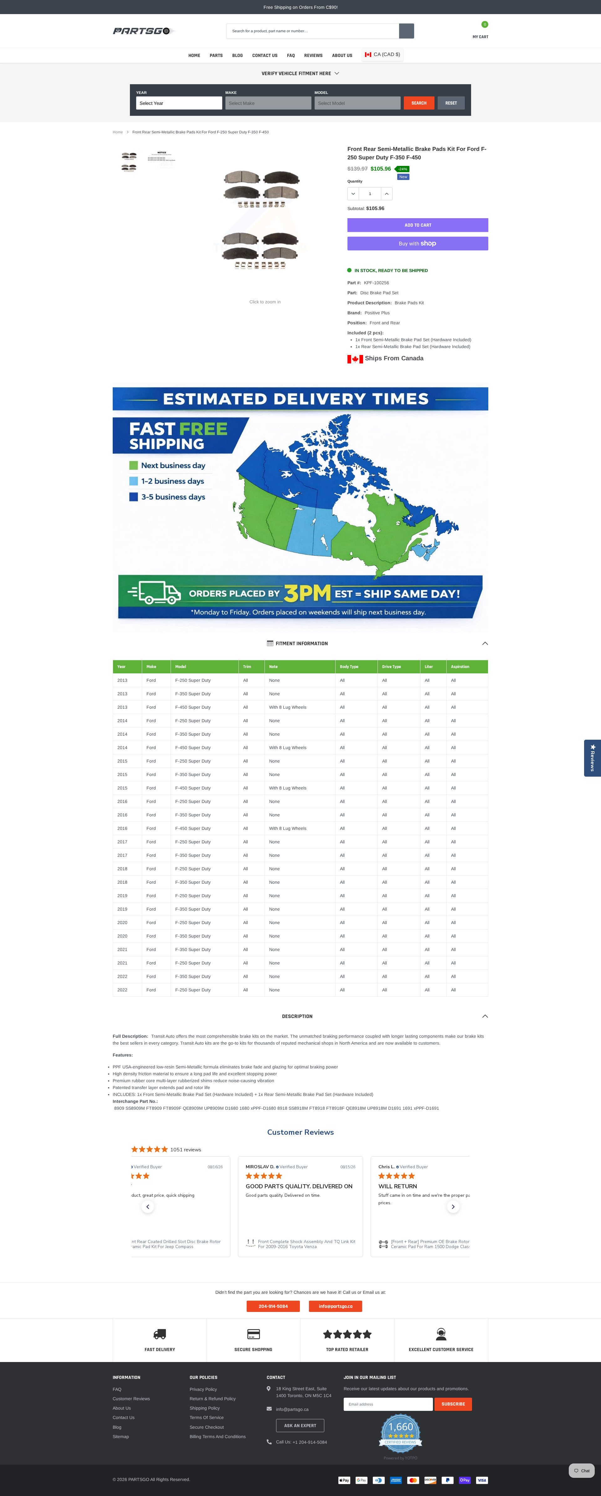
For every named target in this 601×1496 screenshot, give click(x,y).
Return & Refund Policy (213, 1398)
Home (194, 55)
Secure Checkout (207, 1427)
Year (141, 92)
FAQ (291, 55)
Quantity (354, 181)
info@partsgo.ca (292, 1409)
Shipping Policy (205, 1408)
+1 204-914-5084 (310, 1442)
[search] (406, 31)
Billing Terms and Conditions (218, 1436)
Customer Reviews (300, 1132)
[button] (147, 1206)
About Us (342, 55)
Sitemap (121, 1436)
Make (231, 92)
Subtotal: (356, 208)
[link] (129, 163)
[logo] (145, 31)
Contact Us (265, 55)
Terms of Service (207, 1417)
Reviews (313, 55)
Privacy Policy (203, 1389)
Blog (237, 55)
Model (321, 92)
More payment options (417, 258)
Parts (216, 55)
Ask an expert (300, 1425)
